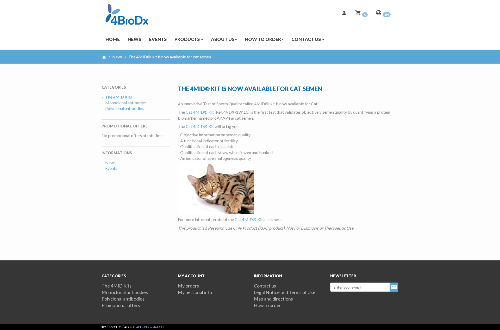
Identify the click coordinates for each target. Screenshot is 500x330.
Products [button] (187, 39)
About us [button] (222, 39)
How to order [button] (263, 39)
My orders (188, 286)
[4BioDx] (125, 6)
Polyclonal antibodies (124, 108)
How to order (267, 305)
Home (112, 39)
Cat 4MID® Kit (200, 111)
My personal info (195, 292)
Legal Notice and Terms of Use (284, 292)
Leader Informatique (149, 327)
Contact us (265, 286)
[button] (344, 14)
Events (158, 39)
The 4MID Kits (118, 96)
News (134, 39)
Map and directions (273, 299)
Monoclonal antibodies (126, 102)
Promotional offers (121, 305)
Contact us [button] (306, 39)
